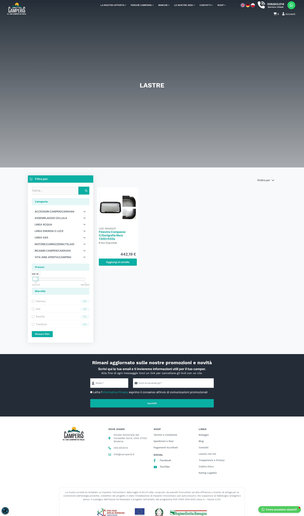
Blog (201, 441)
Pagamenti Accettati (166, 447)
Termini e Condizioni (165, 434)
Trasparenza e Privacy (212, 460)
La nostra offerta (112, 5)
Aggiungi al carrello (118, 262)
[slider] (35, 279)
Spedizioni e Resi (164, 441)
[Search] (86, 191)
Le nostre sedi (183, 5)
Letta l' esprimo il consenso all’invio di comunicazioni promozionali (150, 392)
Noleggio (204, 434)
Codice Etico (206, 466)
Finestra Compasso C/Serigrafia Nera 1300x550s (112, 235)
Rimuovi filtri (42, 334)
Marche (163, 5)
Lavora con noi (207, 453)
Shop (220, 5)
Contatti (205, 5)
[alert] (5, 510)
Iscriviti (152, 403)
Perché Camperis (141, 5)
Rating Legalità (208, 472)
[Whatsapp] (291, 5)
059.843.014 (275, 4)
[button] (279, 509)
